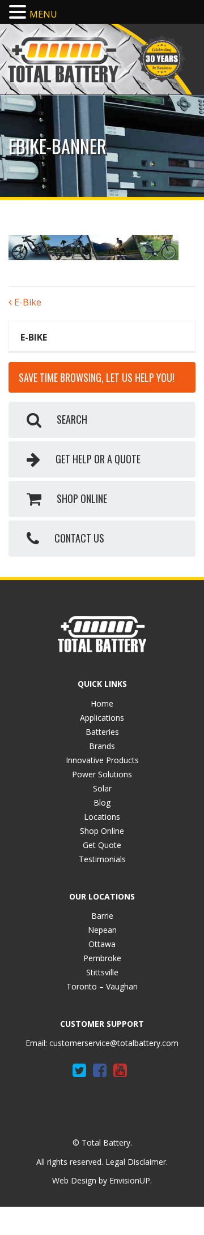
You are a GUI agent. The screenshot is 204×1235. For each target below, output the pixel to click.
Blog (102, 802)
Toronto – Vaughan (102, 986)
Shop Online (102, 830)
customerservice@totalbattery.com (113, 1043)
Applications (102, 717)
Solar (102, 788)
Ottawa (102, 944)
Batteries (102, 731)
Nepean (102, 929)
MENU (43, 14)
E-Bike (26, 302)
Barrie (102, 915)
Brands (102, 746)
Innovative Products (102, 760)
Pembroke (102, 958)
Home (102, 703)
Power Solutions (102, 774)
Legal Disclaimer (135, 1161)
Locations (102, 816)
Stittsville (102, 972)
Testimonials (102, 859)
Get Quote (102, 845)
